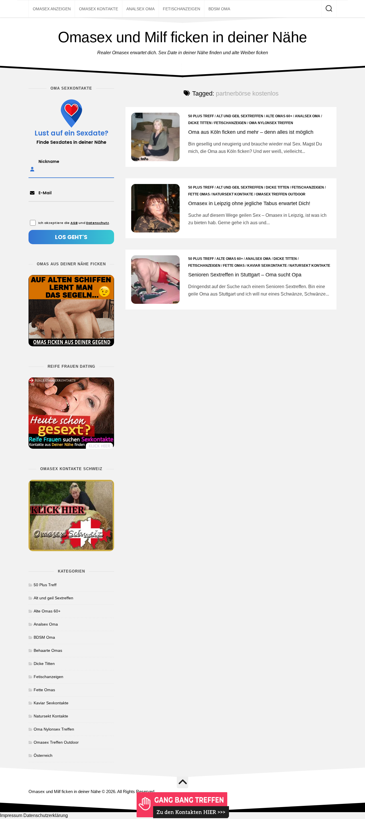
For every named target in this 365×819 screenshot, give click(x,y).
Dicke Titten (200, 123)
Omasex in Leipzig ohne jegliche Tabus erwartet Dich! (249, 203)
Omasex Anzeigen (52, 9)
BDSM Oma (219, 9)
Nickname (48, 161)
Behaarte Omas (48, 650)
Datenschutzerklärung (45, 815)
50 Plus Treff (201, 116)
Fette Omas (199, 194)
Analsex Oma (140, 9)
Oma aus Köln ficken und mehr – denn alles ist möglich (250, 132)
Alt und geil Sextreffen (239, 116)
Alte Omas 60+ (279, 116)
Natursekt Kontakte (232, 194)
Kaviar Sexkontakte (267, 266)
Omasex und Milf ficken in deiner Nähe (182, 37)
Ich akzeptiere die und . (74, 223)
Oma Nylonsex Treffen (271, 123)
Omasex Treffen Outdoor (280, 194)
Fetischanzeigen (181, 9)
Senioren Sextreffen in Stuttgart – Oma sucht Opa (244, 275)
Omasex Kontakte (98, 9)
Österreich (43, 755)
